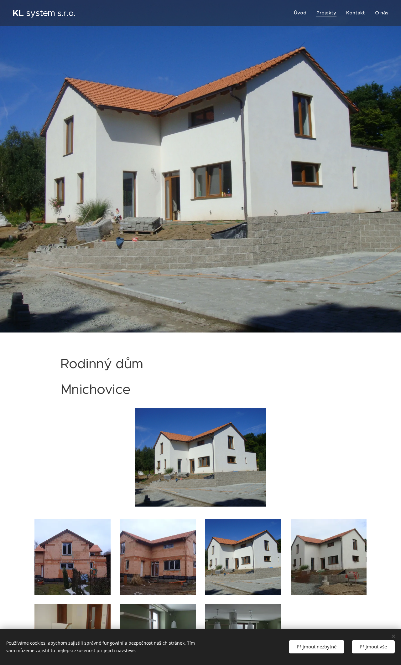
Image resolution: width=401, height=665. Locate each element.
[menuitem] (301, 13)
